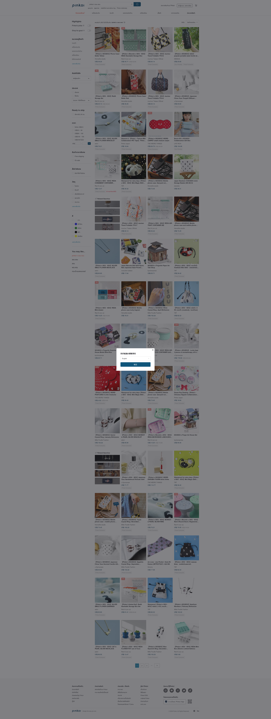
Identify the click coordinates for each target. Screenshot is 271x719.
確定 (135, 364)
